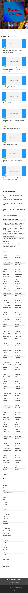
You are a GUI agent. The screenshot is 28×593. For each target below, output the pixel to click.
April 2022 (17, 312)
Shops (4, 538)
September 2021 (7, 321)
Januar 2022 (6, 317)
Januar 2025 (6, 274)
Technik (5, 549)
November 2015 (6, 405)
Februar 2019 (18, 357)
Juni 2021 (17, 324)
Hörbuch (5, 507)
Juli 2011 (5, 467)
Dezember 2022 (18, 302)
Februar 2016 (18, 400)
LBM (4, 516)
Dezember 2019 (18, 345)
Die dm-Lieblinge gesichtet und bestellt (12, 103)
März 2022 (5, 314)
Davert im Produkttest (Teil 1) (11, 128)
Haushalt (5, 504)
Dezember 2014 (18, 417)
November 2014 (6, 419)
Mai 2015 (5, 412)
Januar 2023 (6, 302)
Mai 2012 (5, 455)
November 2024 (6, 276)
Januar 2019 (6, 360)
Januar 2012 (6, 460)
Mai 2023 (5, 298)
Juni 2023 (17, 295)
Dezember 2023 (18, 288)
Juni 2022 (17, 310)
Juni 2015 (17, 410)
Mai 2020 (5, 341)
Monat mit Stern (7, 528)
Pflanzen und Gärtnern (8, 530)
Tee (4, 552)
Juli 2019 (5, 352)
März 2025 (5, 271)
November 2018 (6, 362)
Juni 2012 (17, 453)
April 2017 (17, 383)
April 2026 (17, 255)
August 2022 (18, 307)
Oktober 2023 (18, 290)
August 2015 (18, 407)
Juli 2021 (5, 324)
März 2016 (5, 400)
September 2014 (7, 422)
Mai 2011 (5, 469)
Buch (4, 490)
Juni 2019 (17, 352)
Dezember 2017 (18, 374)
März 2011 (5, 472)
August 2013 (18, 436)
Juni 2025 (17, 267)
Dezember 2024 (18, 274)
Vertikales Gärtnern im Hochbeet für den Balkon (14, 243)
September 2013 (7, 436)
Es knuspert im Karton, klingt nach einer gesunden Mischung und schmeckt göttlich (13, 69)
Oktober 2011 (18, 462)
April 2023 (17, 298)
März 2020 (5, 343)
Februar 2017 (18, 386)
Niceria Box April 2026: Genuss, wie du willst (13, 207)
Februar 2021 (18, 329)
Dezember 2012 (18, 445)
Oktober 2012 (18, 448)
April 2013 (17, 441)
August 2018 (18, 364)
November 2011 (6, 462)
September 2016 (7, 393)
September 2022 (7, 307)
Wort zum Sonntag (7, 561)
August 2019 (18, 350)
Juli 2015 (5, 410)
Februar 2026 (18, 257)
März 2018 (5, 372)
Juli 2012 (5, 453)
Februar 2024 (18, 286)
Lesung (5, 521)
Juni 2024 (17, 281)
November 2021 (6, 319)
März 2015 (5, 414)
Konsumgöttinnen (7, 511)
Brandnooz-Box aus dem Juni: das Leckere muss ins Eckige (12, 178)
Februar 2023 (18, 300)
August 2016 (18, 393)
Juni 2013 (17, 438)
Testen (4, 554)
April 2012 (17, 455)
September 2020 (7, 336)
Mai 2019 (5, 355)
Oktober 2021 (18, 319)
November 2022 (6, 305)
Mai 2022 (5, 312)
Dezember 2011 (18, 460)
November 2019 (6, 348)
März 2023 (5, 300)
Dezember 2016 (18, 388)
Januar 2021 (6, 331)
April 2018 (17, 369)
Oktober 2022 (18, 305)
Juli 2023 (5, 295)
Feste (4, 495)
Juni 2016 (17, 395)
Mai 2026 (5, 255)
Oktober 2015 (18, 405)
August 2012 (18, 450)
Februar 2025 (18, 271)
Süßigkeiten (6, 545)
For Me (4, 497)
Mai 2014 (5, 426)
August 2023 (18, 293)
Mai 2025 (5, 269)
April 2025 (17, 269)
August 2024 (18, 279)
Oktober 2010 (18, 472)
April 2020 (17, 341)
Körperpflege (6, 514)
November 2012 (6, 448)
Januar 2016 (6, 403)
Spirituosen (5, 542)
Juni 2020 (17, 338)
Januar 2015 (6, 417)
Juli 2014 (5, 424)
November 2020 (6, 333)
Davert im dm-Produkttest (10, 144)
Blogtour (5, 485)
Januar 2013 (6, 445)
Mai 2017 (5, 383)
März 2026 (5, 257)
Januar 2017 (6, 388)
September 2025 (7, 264)
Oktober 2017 (18, 376)
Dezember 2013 (18, 431)
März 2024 (5, 286)
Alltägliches (6, 483)
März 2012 (5, 457)
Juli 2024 (5, 281)
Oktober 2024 (18, 276)
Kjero (4, 509)
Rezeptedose (6, 533)
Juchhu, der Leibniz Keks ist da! (12, 87)
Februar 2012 (18, 457)
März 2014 (5, 429)
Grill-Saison (6, 499)
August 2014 (18, 422)
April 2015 (17, 412)
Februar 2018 (18, 372)
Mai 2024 (5, 283)
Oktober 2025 (18, 262)
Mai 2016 (5, 398)
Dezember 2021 (18, 317)
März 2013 (5, 443)
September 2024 (7, 279)
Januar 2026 (6, 259)
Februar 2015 (18, 414)
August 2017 (18, 379)
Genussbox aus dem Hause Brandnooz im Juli (13, 120)
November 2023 (6, 290)
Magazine (5, 523)
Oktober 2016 (18, 391)
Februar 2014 (18, 429)
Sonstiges (5, 540)
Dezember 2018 (18, 360)
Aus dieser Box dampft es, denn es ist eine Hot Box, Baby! (13, 51)
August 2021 (18, 321)
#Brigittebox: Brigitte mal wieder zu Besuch (13, 161)
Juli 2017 (5, 381)
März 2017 (5, 386)
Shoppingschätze (7, 535)
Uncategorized (6, 557)
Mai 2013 (5, 441)
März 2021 (5, 329)
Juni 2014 (17, 424)
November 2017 (6, 376)
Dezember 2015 (18, 403)
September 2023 (7, 293)
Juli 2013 (5, 438)
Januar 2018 (6, 374)
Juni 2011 (17, 467)
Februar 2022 (18, 314)
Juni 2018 (17, 367)
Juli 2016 (5, 395)
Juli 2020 (5, 338)
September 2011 (7, 464)
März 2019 (5, 357)
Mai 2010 (5, 474)
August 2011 (18, 464)
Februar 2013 (18, 443)
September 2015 (7, 407)
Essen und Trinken (7, 492)
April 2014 (17, 426)
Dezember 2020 (18, 331)
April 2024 (17, 283)
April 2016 (17, 398)
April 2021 (17, 326)
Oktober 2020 (18, 333)
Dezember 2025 (18, 259)
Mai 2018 (5, 369)
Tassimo (5, 547)
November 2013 (6, 433)
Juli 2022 (5, 310)
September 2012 (7, 450)
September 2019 (7, 350)
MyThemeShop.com (9, 589)
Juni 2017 (17, 381)
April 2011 (17, 469)
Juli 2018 (5, 367)
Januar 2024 (6, 288)
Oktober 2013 (18, 433)
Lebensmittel (6, 518)
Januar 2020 (6, 345)
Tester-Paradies (18, 587)
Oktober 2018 (18, 362)
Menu (3, 30)
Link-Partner (6, 566)
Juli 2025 (5, 267)
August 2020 (18, 336)
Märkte (5, 526)
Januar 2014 (6, 431)
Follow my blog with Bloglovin (10, 215)
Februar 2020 (18, 343)
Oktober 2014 (18, 419)
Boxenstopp (6, 487)
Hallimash (5, 502)
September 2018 (7, 364)
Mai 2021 (5, 326)
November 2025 (6, 262)
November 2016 (6, 391)
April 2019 (17, 355)
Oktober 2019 (18, 348)
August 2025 (18, 264)
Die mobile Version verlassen (14, 579)
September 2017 (7, 379)
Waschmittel (6, 559)
